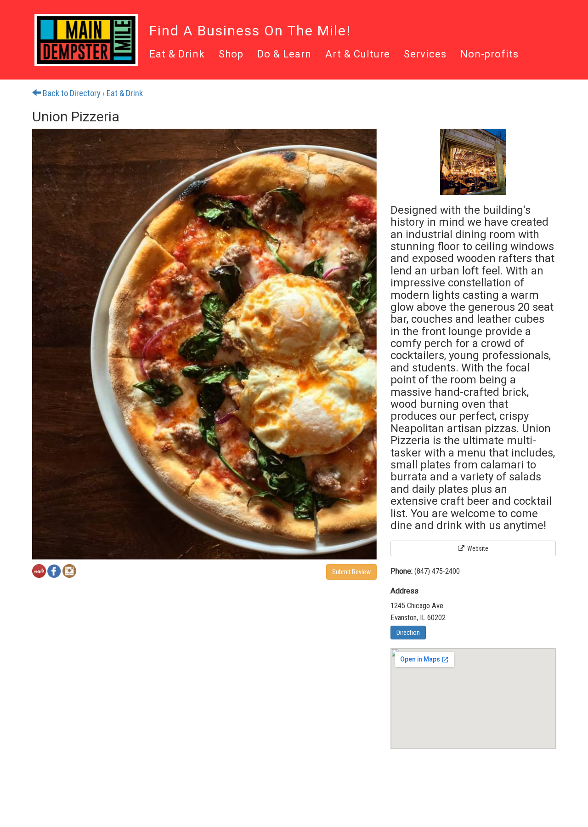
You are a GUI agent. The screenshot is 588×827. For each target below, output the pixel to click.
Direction (408, 632)
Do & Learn (284, 55)
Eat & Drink (177, 55)
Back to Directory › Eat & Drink (92, 93)
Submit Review (351, 572)
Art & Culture (357, 55)
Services (425, 55)
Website (477, 548)
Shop (231, 55)
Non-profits (489, 55)
